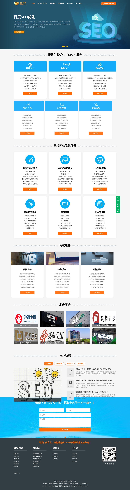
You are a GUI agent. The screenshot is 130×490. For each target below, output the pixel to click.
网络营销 (80, 359)
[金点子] (20, 3)
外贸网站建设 (37, 458)
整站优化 (16, 458)
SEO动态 (70, 3)
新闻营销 (55, 454)
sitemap (86, 486)
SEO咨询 (16, 463)
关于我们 (79, 3)
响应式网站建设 (37, 456)
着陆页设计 (36, 466)
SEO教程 (56, 481)
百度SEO (16, 454)
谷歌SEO (16, 456)
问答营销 (55, 458)
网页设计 (35, 463)
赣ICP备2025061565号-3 (77, 486)
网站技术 (70, 359)
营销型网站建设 (37, 454)
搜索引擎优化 (42, 3)
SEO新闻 (48, 359)
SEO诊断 (16, 466)
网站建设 (53, 3)
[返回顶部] (65, 437)
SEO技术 (59, 359)
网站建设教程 (63, 481)
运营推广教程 (72, 481)
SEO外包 (16, 461)
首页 (33, 3)
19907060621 (110, 3)
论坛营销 (55, 456)
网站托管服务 (37, 461)
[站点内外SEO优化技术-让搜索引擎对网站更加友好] (37, 380)
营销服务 (61, 3)
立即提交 (65, 429)
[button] (10, 24)
